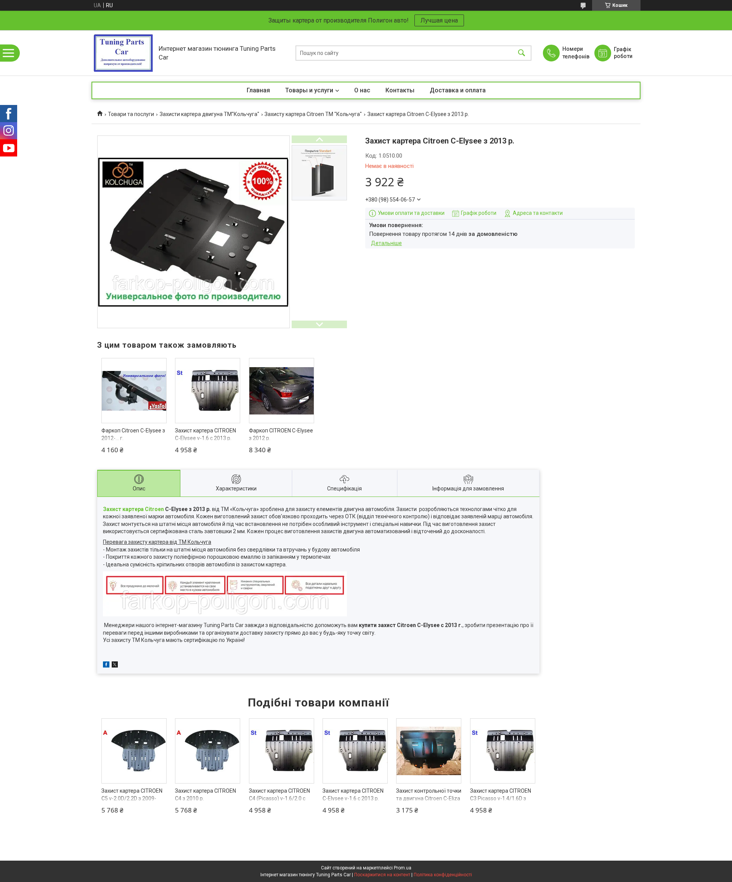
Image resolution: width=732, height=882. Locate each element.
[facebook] (106, 666)
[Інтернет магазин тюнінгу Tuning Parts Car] (123, 53)
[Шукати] (521, 53)
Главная (258, 90)
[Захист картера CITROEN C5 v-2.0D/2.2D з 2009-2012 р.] (134, 751)
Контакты (399, 90)
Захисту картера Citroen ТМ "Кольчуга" (313, 114)
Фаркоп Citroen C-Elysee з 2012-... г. (133, 434)
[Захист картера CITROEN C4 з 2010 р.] (207, 751)
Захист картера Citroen (133, 509)
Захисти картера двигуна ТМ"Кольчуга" (209, 114)
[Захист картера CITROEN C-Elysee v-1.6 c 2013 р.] (207, 390)
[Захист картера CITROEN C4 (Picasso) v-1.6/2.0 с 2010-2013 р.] (281, 751)
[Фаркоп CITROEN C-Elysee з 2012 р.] (281, 390)
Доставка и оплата (458, 90)
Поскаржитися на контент (382, 874)
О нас (362, 90)
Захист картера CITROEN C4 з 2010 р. (205, 794)
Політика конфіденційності (443, 874)
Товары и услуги (309, 90)
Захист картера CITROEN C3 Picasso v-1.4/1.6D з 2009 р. (500, 798)
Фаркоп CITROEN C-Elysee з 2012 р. (281, 434)
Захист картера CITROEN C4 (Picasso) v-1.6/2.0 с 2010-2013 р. (279, 798)
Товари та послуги (131, 114)
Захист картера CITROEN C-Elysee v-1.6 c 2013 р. (205, 434)
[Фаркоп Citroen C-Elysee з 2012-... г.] (134, 390)
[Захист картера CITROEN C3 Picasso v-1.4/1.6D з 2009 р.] (502, 751)
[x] (115, 666)
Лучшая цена (439, 20)
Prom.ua (402, 868)
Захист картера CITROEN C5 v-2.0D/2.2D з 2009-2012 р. (131, 798)
